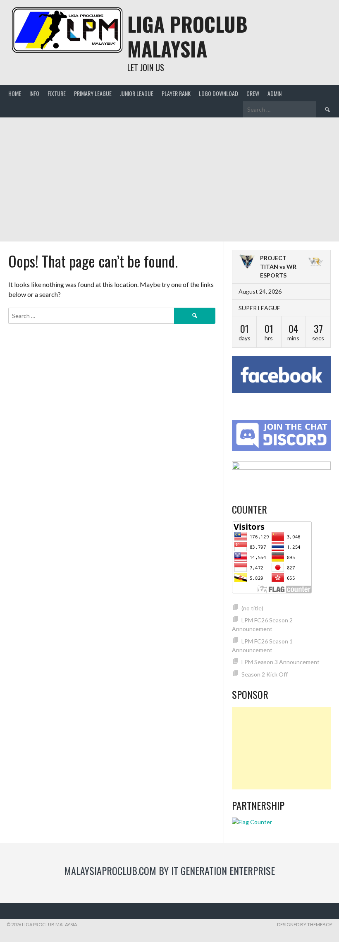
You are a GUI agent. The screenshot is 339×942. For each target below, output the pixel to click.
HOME (14, 93)
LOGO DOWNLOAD (218, 93)
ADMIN (274, 93)
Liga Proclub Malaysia (187, 36)
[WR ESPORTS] (315, 262)
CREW (252, 93)
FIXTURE (57, 93)
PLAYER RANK (176, 93)
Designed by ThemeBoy (304, 924)
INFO (34, 93)
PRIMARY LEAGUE (93, 93)
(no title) (252, 608)
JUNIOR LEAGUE (136, 93)
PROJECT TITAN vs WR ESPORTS (278, 266)
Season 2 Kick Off (264, 674)
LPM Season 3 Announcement (280, 661)
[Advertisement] (169, 179)
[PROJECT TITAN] (247, 262)
